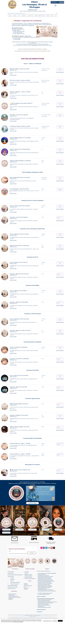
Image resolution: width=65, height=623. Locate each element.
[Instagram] (42, 548)
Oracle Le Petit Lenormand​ (14, 583)
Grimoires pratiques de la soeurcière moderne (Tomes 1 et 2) (47, 601)
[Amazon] (49, 548)
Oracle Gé (11, 580)
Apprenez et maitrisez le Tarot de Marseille (44, 599)
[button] (55, 5)
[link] (24, 69)
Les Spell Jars (27, 571)
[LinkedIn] (46, 548)
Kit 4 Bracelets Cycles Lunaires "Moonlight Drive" (45, 589)
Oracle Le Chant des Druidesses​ (15, 582)
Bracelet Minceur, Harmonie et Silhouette (44, 577)
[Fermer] (63, 620)
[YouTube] (51, 548)
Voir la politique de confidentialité (17, 621)
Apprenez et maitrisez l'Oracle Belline (44, 600)
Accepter (60, 620)
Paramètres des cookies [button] (47, 620)
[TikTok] (54, 548)
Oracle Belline (12, 579)
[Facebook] (44, 548)
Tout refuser (55, 620)
